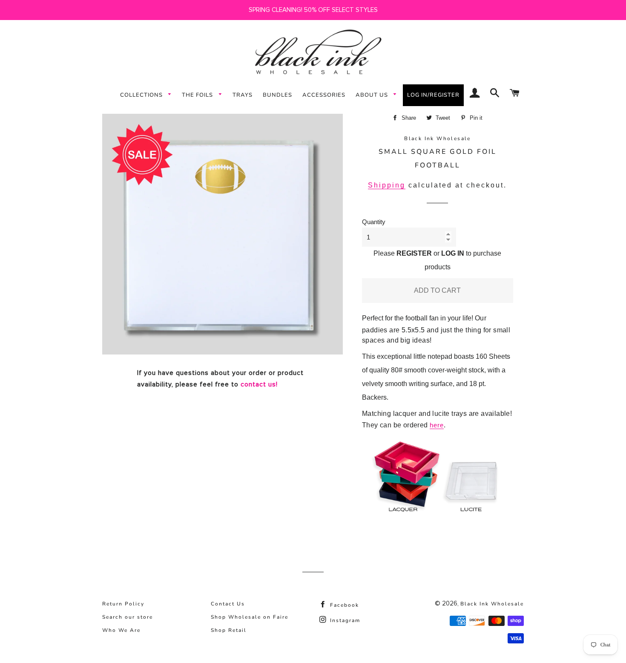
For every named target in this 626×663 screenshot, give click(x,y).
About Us (373, 95)
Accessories (323, 95)
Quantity (373, 221)
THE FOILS (198, 95)
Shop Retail (229, 630)
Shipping (386, 185)
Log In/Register (433, 95)
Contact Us (228, 603)
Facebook (343, 605)
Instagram (344, 620)
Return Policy (123, 603)
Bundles (277, 95)
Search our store (127, 617)
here (437, 425)
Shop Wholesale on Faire (249, 617)
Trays (243, 95)
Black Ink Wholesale (492, 603)
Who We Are (121, 630)
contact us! (259, 384)
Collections (142, 95)
